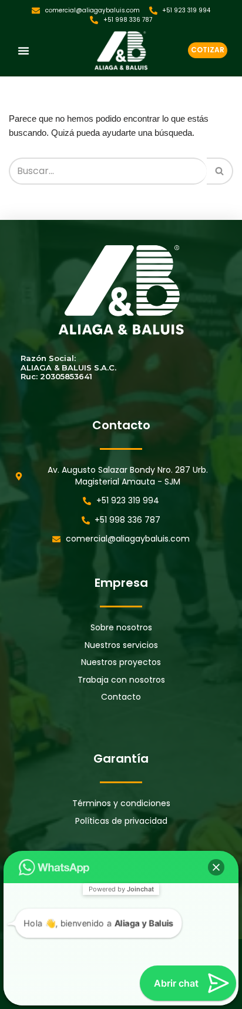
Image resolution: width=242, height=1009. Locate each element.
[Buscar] (220, 171)
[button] (23, 50)
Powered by (121, 889)
